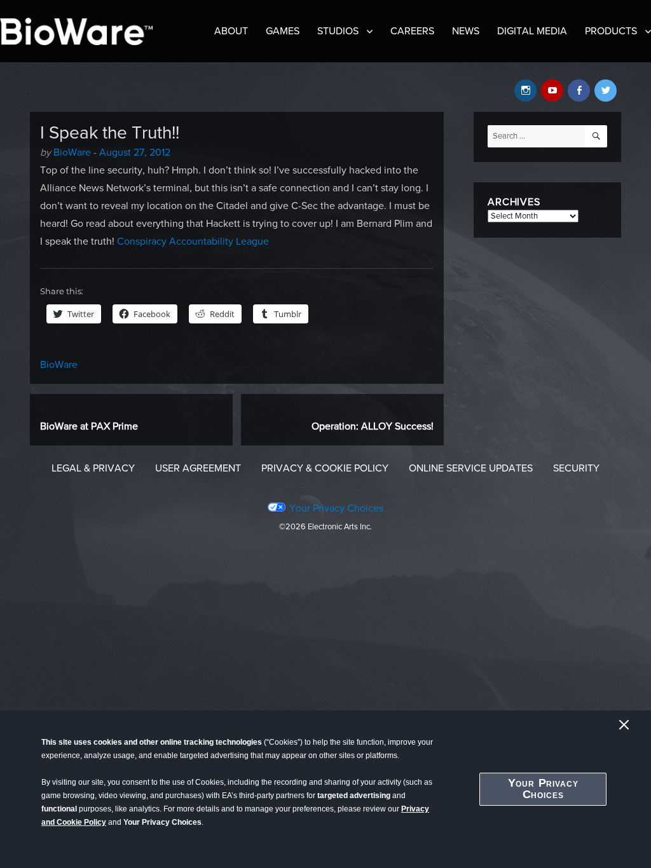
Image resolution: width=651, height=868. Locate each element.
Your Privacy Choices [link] (336, 508)
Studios (338, 31)
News (465, 31)
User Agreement (198, 468)
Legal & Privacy (93, 468)
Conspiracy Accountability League (193, 241)
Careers (412, 31)
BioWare (72, 152)
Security (576, 468)
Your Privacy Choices (543, 788)
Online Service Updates (471, 468)
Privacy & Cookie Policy (324, 468)
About (231, 31)
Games (282, 31)
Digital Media (532, 31)
